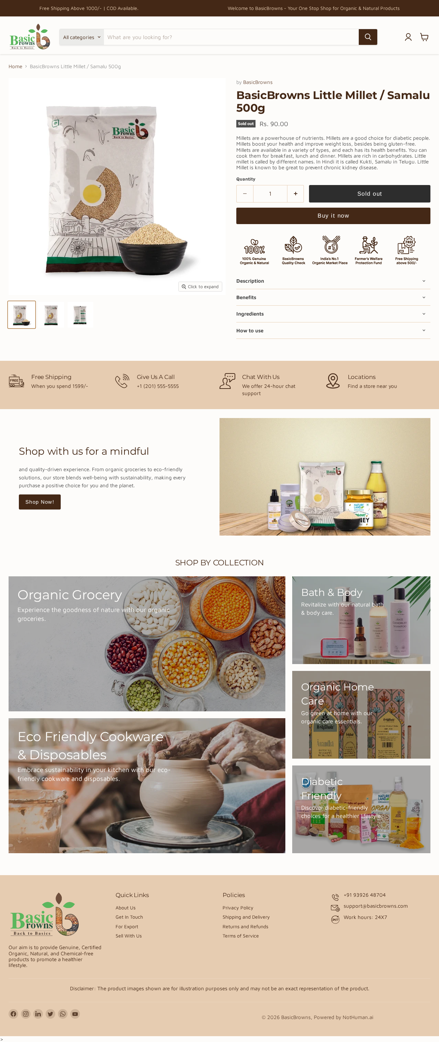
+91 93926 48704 (365, 895)
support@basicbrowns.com (376, 906)
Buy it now (333, 215)
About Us (125, 907)
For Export (127, 926)
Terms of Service (241, 936)
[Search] (368, 37)
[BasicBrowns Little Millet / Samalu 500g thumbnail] (21, 314)
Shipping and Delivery (246, 917)
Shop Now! (39, 502)
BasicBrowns (258, 82)
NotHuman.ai (358, 1017)
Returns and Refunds (245, 926)
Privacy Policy (238, 907)
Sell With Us (129, 936)
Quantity (246, 179)
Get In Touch (129, 917)
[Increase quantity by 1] (295, 194)
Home (15, 66)
